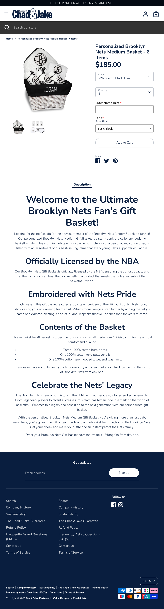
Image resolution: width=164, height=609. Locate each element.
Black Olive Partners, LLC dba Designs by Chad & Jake (56, 598)
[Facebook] (113, 504)
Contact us (13, 546)
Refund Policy (16, 527)
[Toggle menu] (6, 14)
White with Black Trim (114, 78)
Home (9, 38)
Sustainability (16, 514)
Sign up (124, 473)
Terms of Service (18, 552)
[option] (46, 81)
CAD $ (147, 581)
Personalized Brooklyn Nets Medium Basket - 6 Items (48, 38)
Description (82, 184)
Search (11, 501)
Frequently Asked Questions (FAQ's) (26, 592)
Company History (18, 507)
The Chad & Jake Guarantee (26, 521)
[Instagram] (120, 504)
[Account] (146, 12)
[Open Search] (7, 27)
